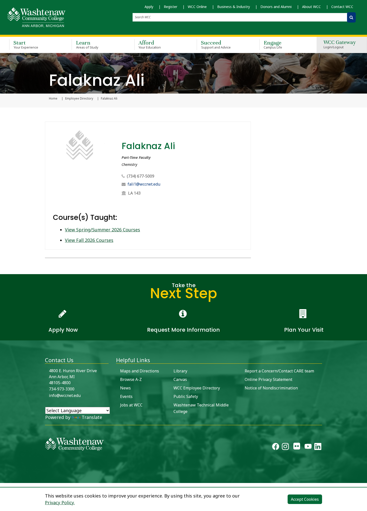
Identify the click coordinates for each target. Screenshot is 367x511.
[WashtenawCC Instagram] (285, 447)
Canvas (180, 379)
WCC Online (197, 6)
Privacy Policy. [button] (60, 502)
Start (25, 44)
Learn (87, 44)
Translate (92, 417)
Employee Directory (79, 99)
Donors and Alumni (276, 6)
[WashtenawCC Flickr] (297, 447)
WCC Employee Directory (197, 388)
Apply (149, 6)
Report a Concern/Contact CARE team (279, 371)
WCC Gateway (340, 44)
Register (170, 6)
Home (53, 99)
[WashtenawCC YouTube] (308, 447)
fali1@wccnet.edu (144, 184)
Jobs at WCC (131, 405)
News (125, 388)
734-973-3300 (61, 389)
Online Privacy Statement (268, 379)
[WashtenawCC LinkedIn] (318, 447)
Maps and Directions (139, 371)
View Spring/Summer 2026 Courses (102, 230)
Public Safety (186, 396)
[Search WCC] (351, 17)
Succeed (216, 44)
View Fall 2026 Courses (89, 240)
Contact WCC (342, 6)
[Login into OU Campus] (3, 478)
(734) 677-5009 (140, 176)
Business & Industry (233, 6)
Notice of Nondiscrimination (271, 388)
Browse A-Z (131, 379)
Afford (150, 44)
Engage (273, 44)
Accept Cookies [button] (305, 499)
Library (180, 371)
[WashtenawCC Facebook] (275, 447)
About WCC (311, 6)
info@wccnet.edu (65, 395)
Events (126, 396)
